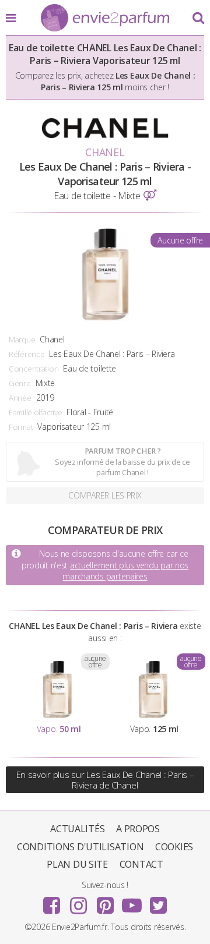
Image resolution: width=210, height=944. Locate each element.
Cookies (174, 846)
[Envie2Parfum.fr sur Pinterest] (105, 901)
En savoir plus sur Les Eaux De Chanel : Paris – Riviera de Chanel (105, 780)
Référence (26, 354)
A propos (138, 828)
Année (20, 398)
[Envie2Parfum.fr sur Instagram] (78, 901)
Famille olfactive (35, 412)
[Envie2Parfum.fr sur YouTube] (132, 901)
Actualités (77, 828)
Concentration (33, 368)
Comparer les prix (104, 495)
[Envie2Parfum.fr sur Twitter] (158, 901)
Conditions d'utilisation (80, 846)
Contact (141, 864)
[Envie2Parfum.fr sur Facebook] (52, 901)
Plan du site (77, 864)
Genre (20, 383)
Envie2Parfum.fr (105, 18)
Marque (22, 339)
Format (21, 427)
